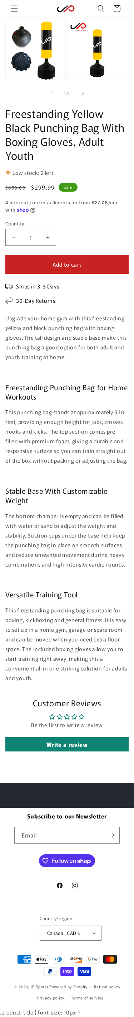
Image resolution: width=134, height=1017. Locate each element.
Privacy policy (50, 998)
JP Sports (39, 986)
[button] (14, 8)
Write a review (67, 744)
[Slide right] (83, 93)
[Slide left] (51, 93)
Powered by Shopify (68, 986)
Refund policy (107, 986)
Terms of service (87, 998)
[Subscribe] (111, 835)
